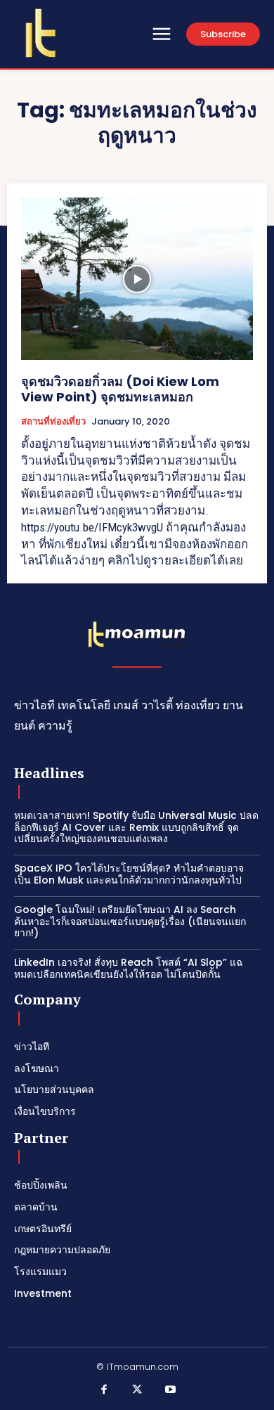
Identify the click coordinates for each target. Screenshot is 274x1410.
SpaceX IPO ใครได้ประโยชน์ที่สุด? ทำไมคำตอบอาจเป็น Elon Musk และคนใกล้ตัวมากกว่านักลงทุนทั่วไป (129, 874)
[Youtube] (170, 1390)
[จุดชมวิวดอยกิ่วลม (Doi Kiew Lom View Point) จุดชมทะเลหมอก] (137, 279)
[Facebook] (104, 1390)
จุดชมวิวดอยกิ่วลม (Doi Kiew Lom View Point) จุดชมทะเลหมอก (120, 389)
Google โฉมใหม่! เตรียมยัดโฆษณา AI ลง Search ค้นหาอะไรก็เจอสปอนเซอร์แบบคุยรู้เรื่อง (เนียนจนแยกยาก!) (130, 921)
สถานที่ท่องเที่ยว (53, 421)
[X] (137, 1390)
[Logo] (40, 33)
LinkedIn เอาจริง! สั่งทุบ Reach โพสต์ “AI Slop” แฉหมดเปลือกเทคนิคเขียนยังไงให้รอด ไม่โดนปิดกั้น (128, 968)
